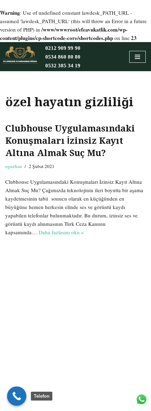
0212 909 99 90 (62, 48)
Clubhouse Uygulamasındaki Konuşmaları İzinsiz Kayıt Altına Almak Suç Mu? (70, 140)
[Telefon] (16, 396)
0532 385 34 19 (62, 65)
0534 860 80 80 (62, 57)
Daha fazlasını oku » (61, 232)
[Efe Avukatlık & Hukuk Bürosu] (20, 55)
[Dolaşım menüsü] (137, 57)
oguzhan (13, 166)
